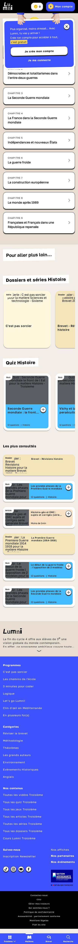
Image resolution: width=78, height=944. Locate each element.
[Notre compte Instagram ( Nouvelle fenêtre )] (13, 869)
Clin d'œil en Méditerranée (22, 708)
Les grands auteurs (17, 755)
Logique (9, 693)
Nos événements (63, 861)
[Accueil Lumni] (7, 6)
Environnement (14, 762)
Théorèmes (11, 747)
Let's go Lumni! (14, 700)
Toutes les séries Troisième (22, 823)
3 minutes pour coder (18, 686)
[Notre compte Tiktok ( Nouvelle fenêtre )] (6, 869)
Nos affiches (60, 849)
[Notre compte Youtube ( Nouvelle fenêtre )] (21, 869)
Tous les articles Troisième (22, 816)
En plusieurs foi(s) (16, 715)
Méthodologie (13, 740)
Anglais (8, 776)
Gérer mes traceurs (39, 904)
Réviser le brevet (15, 733)
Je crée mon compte (39, 51)
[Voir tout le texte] (39, 650)
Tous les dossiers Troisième (22, 831)
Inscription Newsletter (19, 856)
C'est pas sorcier (15, 671)
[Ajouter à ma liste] (43, 410)
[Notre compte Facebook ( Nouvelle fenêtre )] (28, 869)
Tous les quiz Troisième (20, 802)
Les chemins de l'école (19, 679)
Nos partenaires (62, 855)
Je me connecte (39, 60)
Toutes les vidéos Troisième (23, 794)
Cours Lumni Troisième (19, 838)
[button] (10, 938)
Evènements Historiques (20, 769)
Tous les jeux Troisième (20, 809)
